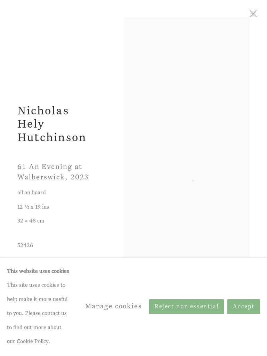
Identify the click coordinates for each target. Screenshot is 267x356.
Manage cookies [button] (113, 306)
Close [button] (251, 15)
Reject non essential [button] (186, 307)
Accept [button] (244, 307)
